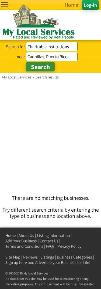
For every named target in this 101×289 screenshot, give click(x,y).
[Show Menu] (4, 4)
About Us (26, 235)
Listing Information (53, 235)
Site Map (12, 257)
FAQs (50, 246)
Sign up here (16, 262)
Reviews (30, 257)
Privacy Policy (69, 246)
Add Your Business (21, 240)
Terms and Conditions (24, 246)
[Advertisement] (50, 132)
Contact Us (49, 240)
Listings (47, 257)
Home (10, 235)
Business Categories (74, 257)
